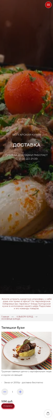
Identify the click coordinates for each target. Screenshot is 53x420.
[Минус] (4, 391)
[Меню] (48, 5)
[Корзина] (48, 413)
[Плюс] (20, 391)
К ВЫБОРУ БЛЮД (25, 316)
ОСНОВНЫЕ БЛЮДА (10, 318)
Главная (5, 316)
